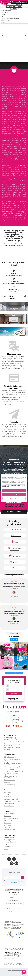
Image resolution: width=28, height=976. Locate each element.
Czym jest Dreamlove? (10, 813)
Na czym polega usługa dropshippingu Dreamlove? (11, 738)
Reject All (14, 490)
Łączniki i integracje (9, 769)
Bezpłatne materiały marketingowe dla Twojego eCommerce (13, 744)
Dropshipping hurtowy (14, 7)
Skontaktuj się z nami (9, 830)
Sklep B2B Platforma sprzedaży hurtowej (12, 760)
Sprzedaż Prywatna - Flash (11, 799)
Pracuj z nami (7, 823)
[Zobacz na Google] (14, 592)
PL (21, 726)
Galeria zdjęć (7, 825)
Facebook (14, 859)
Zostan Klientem (15, 512)
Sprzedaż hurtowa (9, 806)
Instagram (9, 859)
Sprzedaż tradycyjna (9, 803)
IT (16, 726)
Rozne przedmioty (15, 529)
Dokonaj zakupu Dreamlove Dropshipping (11, 776)
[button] (2, 35)
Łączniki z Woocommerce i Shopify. (13, 771)
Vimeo (19, 859)
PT (18, 726)
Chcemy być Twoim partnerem (12, 818)
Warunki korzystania (9, 837)
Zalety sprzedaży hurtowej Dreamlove (14, 741)
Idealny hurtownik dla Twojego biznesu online (12, 748)
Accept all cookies (14, 494)
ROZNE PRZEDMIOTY (6, 10)
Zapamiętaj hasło (14, 698)
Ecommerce (7, 794)
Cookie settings (14, 498)
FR (11, 726)
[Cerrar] (25, 475)
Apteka (3, 14)
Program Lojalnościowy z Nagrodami (13, 801)
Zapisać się (14, 699)
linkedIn (12, 863)
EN (9, 726)
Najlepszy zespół (8, 820)
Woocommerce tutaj (9, 780)
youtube (16, 863)
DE (14, 726)
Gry (16, 568)
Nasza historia (7, 816)
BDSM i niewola (16, 536)
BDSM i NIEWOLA (5, 12)
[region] (14, 488)
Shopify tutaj (7, 782)
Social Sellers (7, 797)
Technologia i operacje (14, 5)
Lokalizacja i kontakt (9, 827)
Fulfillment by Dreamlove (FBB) (12, 767)
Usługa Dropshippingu (9, 757)
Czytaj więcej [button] (14, 588)
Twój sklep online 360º (10, 784)
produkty (13, 9)
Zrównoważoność (8, 846)
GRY (2, 16)
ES (6, 726)
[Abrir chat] (24, 972)
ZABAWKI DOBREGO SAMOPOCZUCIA (10, 18)
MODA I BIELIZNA (5, 20)
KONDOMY (3, 22)
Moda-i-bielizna (16, 556)
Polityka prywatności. (9, 840)
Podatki (6, 844)
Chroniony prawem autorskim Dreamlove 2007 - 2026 (17, 970)
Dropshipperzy (8, 792)
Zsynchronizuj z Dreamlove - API (12, 774)
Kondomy (16, 562)
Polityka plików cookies (10, 842)
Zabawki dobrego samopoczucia (15, 549)
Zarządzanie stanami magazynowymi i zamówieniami (14, 763)
